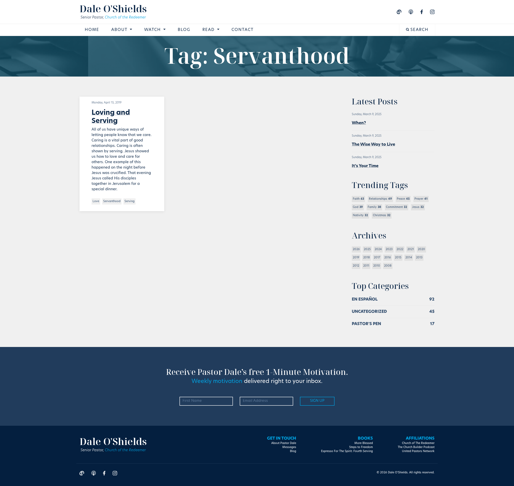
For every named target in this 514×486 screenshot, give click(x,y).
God (358, 207)
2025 (367, 249)
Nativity (360, 215)
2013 (419, 257)
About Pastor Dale (283, 443)
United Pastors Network (418, 451)
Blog (184, 30)
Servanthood (111, 201)
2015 (398, 257)
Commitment (396, 207)
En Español (365, 300)
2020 (421, 249)
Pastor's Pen (366, 324)
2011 (366, 265)
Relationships (380, 199)
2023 (389, 249)
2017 (377, 257)
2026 (356, 249)
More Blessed (363, 443)
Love (96, 201)
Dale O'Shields (113, 8)
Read (209, 30)
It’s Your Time (365, 166)
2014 (408, 257)
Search (418, 30)
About (120, 30)
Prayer (421, 199)
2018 (366, 257)
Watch (153, 30)
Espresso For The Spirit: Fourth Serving (347, 451)
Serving (129, 201)
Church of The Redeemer (418, 443)
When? (359, 123)
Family (374, 207)
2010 (376, 265)
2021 (410, 249)
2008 (388, 265)
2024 (378, 249)
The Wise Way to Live (373, 145)
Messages (289, 447)
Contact (243, 30)
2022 (400, 249)
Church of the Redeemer (125, 17)
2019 (356, 257)
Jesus (418, 207)
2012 (356, 265)
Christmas (382, 215)
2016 (387, 257)
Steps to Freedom (361, 447)
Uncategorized (369, 312)
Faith (358, 199)
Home (92, 30)
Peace (403, 199)
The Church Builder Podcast (416, 447)
